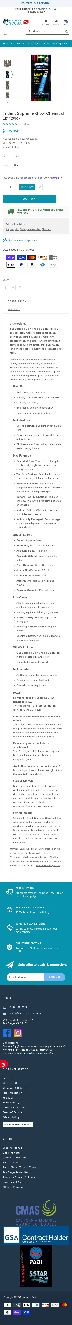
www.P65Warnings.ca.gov (48, 865)
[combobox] (47, 31)
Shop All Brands (12, 1147)
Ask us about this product (23, 240)
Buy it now (29, 199)
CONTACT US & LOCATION (36, 3)
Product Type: (10, 138)
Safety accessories (30, 229)
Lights (17, 43)
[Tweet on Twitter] (13, 287)
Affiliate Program (13, 1186)
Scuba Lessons (11, 1162)
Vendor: (7, 147)
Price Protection (12, 1092)
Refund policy (11, 1102)
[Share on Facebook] (5, 287)
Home (6, 43)
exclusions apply (36, 11)
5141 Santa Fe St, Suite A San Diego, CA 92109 (18, 1021)
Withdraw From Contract (17, 1125)
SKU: (6, 142)
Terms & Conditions (15, 1107)
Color (5, 165)
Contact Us (9, 1078)
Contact (9, 998)
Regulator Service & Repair (19, 1177)
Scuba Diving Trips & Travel (20, 1167)
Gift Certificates (12, 1152)
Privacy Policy (11, 1117)
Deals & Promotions (15, 1157)
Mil (17, 229)
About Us (8, 1097)
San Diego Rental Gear (16, 1172)
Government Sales (13, 1182)
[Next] (61, 77)
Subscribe (54, 977)
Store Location (11, 1083)
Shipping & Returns (14, 1087)
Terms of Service (12, 1112)
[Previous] (20, 77)
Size (5, 156)
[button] (10, 124)
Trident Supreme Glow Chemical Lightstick (46, 43)
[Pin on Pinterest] (20, 287)
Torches (46, 229)
